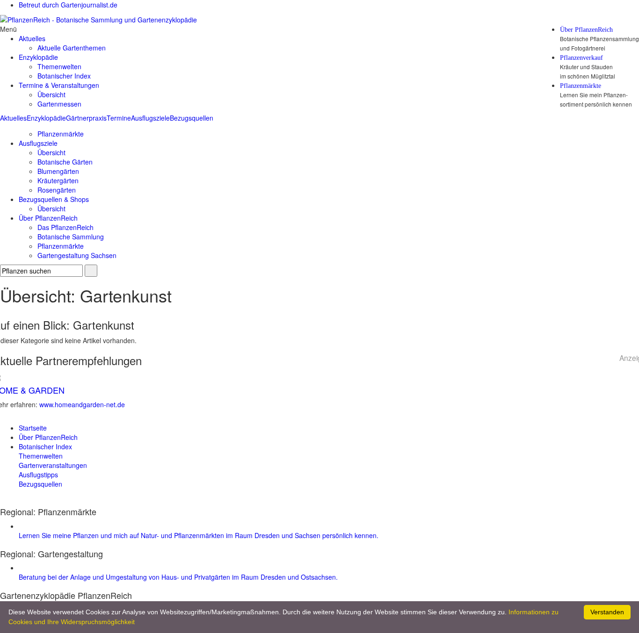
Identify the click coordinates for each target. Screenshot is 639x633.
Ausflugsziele (150, 117)
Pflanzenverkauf (581, 58)
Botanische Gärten (65, 161)
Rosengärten (56, 189)
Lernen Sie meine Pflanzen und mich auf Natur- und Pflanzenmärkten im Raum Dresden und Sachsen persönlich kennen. (198, 535)
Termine (119, 117)
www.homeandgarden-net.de (82, 404)
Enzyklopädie (46, 117)
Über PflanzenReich (586, 30)
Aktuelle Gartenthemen (71, 47)
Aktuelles (13, 117)
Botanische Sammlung (70, 236)
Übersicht (51, 94)
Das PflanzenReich (65, 227)
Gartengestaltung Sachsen (76, 255)
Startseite (33, 427)
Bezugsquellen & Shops (54, 199)
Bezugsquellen (191, 117)
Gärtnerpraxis (86, 117)
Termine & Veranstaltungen (59, 85)
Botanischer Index (64, 75)
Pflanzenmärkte (580, 86)
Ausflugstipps (38, 474)
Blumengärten (58, 171)
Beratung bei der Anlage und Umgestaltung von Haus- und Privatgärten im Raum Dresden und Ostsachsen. (178, 577)
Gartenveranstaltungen (53, 465)
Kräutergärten (58, 180)
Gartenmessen (59, 103)
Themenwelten (59, 66)
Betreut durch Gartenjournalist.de (68, 4)
